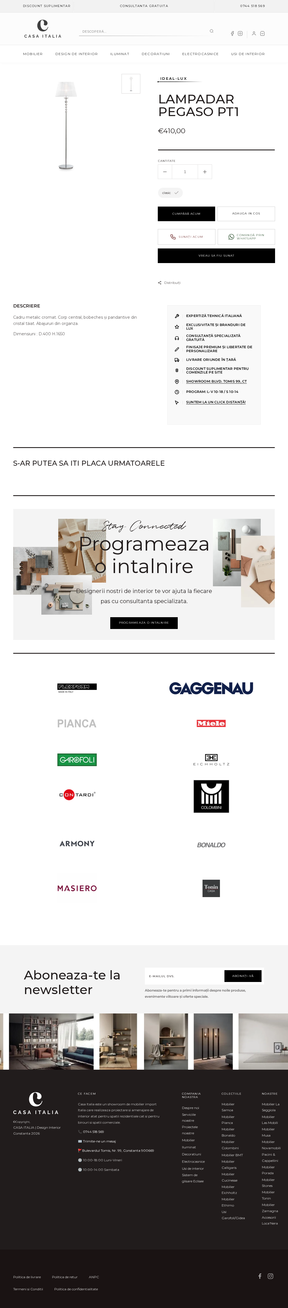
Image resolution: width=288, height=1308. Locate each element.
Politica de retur (65, 1277)
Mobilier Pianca (228, 1120)
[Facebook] (232, 34)
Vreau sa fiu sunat (216, 255)
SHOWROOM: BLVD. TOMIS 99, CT (216, 381)
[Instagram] (240, 34)
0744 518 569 (252, 6)
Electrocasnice (200, 54)
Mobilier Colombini (230, 1145)
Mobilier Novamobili (271, 1145)
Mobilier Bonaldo (228, 1132)
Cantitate (167, 161)
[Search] (211, 31)
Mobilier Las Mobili (270, 1120)
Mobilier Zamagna (270, 1208)
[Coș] (262, 34)
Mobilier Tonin (268, 1195)
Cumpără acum (186, 214)
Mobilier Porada (268, 1170)
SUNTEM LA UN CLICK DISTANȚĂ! (216, 402)
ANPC (94, 1277)
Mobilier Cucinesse (229, 1177)
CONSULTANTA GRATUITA (144, 6)
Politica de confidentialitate (76, 1289)
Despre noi (190, 1108)
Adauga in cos (246, 213)
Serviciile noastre (189, 1117)
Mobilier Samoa (228, 1107)
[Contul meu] (253, 34)
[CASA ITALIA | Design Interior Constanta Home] (42, 28)
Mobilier (33, 54)
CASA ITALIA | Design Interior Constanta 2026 (37, 1130)
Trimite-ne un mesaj (99, 1141)
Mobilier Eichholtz (229, 1190)
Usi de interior (248, 54)
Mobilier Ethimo (228, 1202)
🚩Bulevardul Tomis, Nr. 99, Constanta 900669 (116, 1150)
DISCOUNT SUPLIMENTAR (47, 6)
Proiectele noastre (190, 1130)
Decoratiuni (156, 54)
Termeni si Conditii (28, 1289)
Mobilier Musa (268, 1132)
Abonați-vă (243, 976)
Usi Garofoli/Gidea (233, 1215)
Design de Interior (76, 54)
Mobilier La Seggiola (271, 1107)
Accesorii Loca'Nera (270, 1220)
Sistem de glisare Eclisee (193, 1178)
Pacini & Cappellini (270, 1157)
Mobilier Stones (268, 1183)
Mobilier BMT (232, 1155)
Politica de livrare (27, 1277)
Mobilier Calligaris (229, 1164)
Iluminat (119, 54)
